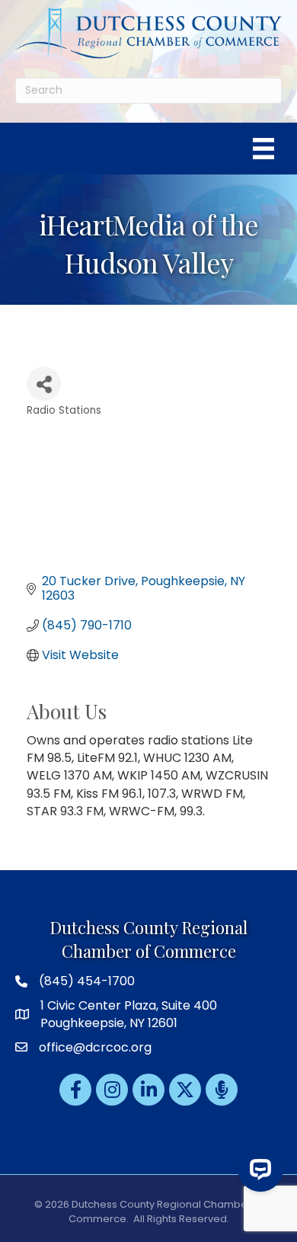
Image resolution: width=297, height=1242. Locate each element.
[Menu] (263, 148)
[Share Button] (44, 384)
